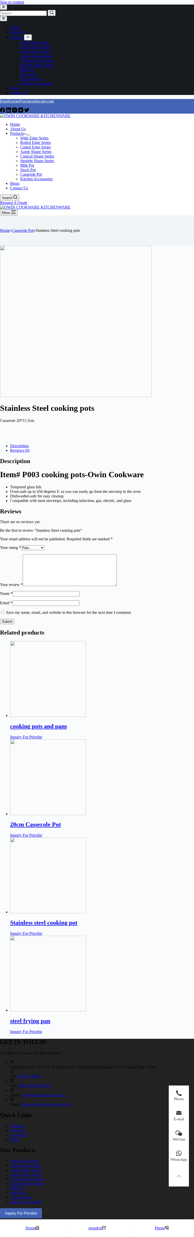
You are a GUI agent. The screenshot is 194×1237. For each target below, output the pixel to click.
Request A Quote (13, 202)
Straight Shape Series (27, 1183)
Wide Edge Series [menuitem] (34, 42)
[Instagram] (15, 111)
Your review (11, 585)
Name (6, 593)
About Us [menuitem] (18, 32)
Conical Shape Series (27, 1179)
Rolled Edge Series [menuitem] (35, 47)
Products (17, 1126)
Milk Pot (17, 1188)
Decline (38, 1224)
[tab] (102, 446)
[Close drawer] (3, 18)
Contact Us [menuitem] (19, 92)
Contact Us (19, 1135)
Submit (7, 621)
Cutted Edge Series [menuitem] (35, 51)
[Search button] (52, 13)
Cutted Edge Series (25, 1170)
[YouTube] (21, 111)
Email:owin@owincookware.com (27, 101)
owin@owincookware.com (43, 1095)
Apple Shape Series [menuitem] (36, 56)
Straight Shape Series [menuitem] (37, 65)
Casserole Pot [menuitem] (31, 79)
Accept (21, 1224)
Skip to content (12, 2)
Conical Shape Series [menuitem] (37, 61)
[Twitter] (26, 111)
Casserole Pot (21, 1197)
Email (6, 603)
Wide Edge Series (24, 1161)
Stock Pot (18, 1193)
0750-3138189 (29, 1076)
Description (19, 446)
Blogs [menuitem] (14, 88)
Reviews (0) (20, 450)
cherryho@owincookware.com (46, 1104)
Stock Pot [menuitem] (28, 74)
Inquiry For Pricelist (26, 737)
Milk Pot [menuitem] (27, 70)
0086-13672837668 (34, 1085)
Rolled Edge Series (25, 1165)
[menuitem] (28, 37)
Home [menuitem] (15, 27)
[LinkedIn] (9, 111)
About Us (18, 1130)
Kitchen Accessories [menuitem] (36, 83)
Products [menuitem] (17, 37)
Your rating (10, 547)
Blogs (14, 1139)
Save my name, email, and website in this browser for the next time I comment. (69, 612)
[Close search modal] (3, 7)
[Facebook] (3, 111)
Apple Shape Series (25, 1174)
